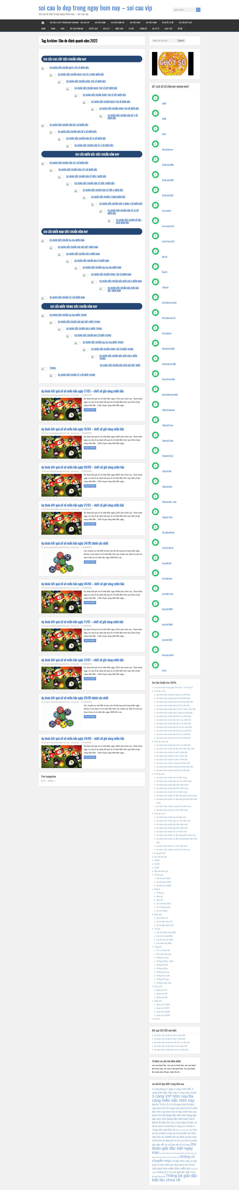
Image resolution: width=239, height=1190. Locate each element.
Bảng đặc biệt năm (176, 1115)
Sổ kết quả (93, 28)
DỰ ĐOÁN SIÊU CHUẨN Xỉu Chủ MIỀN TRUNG (68, 315)
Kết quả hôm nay (76, 28)
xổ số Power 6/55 (168, 241)
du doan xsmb (162, 1126)
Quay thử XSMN (167, 624)
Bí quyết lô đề (167, 22)
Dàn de (171, 1129)
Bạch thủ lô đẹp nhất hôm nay (181, 1111)
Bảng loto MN (161, 994)
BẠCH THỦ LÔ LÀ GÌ (164, 1104)
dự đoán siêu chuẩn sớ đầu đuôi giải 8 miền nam (176, 835)
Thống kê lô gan (167, 425)
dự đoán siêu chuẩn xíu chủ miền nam (171, 846)
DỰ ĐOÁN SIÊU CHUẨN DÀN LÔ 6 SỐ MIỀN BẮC (69, 162)
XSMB (43, 28)
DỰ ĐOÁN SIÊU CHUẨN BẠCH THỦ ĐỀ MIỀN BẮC (110, 101)
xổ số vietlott (166, 210)
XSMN (53, 28)
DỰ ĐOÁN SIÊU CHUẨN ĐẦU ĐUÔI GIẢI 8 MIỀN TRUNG (118, 357)
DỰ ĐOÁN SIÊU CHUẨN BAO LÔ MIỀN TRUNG (93, 335)
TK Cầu (131, 28)
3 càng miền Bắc (182, 1089)
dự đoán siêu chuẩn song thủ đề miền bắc (173, 763)
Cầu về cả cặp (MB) (168, 379)
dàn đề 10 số (163, 1144)
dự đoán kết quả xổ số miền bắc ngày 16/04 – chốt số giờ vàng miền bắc (82, 429)
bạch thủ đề (158, 1115)
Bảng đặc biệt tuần (177, 1119)
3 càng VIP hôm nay (170, 1096)
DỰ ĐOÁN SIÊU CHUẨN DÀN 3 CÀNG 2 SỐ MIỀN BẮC (120, 203)
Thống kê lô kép (167, 455)
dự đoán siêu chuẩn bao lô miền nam (171, 817)
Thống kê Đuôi (167, 486)
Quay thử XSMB (167, 609)
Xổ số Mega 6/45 (163, 907)
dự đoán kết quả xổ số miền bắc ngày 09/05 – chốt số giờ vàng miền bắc (82, 467)
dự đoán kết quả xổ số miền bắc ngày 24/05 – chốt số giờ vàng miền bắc (82, 738)
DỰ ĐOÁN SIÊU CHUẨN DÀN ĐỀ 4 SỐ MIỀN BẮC (123, 117)
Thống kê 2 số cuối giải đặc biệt (173, 1172)
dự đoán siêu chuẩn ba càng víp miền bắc (173, 695)
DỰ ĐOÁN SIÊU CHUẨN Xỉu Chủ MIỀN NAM (67, 240)
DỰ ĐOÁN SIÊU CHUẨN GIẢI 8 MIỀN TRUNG (84, 328)
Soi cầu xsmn (151, 22)
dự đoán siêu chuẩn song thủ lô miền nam (173, 850)
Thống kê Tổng (167, 517)
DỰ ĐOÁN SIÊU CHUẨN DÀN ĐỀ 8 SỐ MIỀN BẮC (77, 131)
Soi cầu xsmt (135, 22)
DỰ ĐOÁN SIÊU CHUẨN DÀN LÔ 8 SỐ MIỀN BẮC (78, 169)
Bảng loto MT (161, 990)
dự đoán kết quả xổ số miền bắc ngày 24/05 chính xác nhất (74, 543)
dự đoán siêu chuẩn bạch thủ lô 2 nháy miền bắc (176, 709)
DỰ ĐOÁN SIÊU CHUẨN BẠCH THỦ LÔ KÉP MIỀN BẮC (96, 88)
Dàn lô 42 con (177, 1140)
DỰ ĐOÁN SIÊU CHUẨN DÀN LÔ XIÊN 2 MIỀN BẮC (86, 176)
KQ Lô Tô (155, 28)
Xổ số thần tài (166, 333)
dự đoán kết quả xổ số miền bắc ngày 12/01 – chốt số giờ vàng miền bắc (82, 659)
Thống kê (143, 28)
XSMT (62, 28)
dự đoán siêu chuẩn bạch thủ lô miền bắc (173, 705)
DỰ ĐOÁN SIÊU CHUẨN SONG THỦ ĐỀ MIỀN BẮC (119, 108)
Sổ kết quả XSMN (168, 180)
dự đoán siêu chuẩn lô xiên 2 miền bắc (172, 752)
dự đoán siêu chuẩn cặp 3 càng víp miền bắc (174, 713)
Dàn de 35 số (175, 1133)
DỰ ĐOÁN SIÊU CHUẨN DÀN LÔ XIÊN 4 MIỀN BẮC (103, 190)
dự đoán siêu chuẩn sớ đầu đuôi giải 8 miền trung (176, 796)
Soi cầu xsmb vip (117, 22)
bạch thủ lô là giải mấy (168, 1108)
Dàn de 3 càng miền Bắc (184, 1130)
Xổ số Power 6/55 (163, 904)
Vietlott (106, 28)
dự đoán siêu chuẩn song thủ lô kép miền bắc (174, 767)
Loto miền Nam (167, 578)
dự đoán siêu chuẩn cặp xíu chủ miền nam (173, 821)
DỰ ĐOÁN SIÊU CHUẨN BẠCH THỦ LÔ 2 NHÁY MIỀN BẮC (81, 74)
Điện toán (119, 28)
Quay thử (168, 28)
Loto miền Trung (167, 593)
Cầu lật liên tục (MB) (169, 363)
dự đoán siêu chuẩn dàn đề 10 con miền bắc (174, 727)
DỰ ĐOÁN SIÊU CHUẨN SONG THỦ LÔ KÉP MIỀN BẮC (104, 95)
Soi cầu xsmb (100, 22)
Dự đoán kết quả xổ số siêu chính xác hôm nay (176, 1153)
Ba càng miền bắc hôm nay (173, 1098)
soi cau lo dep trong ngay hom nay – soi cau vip (95, 7)
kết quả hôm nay (167, 149)
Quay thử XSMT (167, 639)
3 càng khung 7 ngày (162, 1089)
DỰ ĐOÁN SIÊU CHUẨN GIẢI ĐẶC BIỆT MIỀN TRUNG (79, 321)
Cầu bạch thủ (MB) (168, 348)
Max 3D (164, 256)
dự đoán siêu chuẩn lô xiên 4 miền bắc (172, 760)
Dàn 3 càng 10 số (179, 1126)
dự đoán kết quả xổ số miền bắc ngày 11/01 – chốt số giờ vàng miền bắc (82, 621)
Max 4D (164, 271)
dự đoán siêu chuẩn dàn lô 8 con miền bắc (173, 745)
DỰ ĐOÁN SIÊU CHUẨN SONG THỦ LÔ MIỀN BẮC (86, 81)
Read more (90, 410)
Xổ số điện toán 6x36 (169, 302)
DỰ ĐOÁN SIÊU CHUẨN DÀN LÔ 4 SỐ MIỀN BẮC (94, 145)
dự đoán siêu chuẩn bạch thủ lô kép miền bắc (174, 702)
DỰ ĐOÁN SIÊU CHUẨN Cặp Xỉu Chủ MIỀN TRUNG (103, 342)
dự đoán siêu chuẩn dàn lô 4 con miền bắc (173, 734)
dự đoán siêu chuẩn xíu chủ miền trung (172, 810)
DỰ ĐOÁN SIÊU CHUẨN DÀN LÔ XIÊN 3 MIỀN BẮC (95, 183)
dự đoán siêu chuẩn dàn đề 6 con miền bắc (173, 720)
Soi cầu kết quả (185, 22)
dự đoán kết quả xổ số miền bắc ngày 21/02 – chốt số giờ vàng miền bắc (82, 505)
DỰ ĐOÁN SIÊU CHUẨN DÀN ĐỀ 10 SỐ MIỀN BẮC (86, 138)
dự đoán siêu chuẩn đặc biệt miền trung (172, 785)
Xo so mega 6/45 (168, 226)
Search (181, 41)
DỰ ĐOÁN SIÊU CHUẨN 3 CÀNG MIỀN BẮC (108, 197)
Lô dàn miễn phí (165, 1164)
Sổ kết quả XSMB (168, 164)
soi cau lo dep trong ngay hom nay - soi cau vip (61, 395)
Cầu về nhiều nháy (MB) (170, 394)
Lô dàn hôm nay (180, 1161)
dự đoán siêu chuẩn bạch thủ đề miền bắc (173, 698)
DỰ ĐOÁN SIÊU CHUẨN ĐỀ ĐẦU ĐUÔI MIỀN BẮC (128, 221)
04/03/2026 (87, 395)
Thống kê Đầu (166, 471)
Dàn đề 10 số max (180, 1144)
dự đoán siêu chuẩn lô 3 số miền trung (171, 792)
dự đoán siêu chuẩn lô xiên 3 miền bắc (172, 756)
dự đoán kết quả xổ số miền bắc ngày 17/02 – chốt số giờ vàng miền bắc (82, 391)
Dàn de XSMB (164, 1137)
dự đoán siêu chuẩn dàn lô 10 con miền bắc (174, 731)
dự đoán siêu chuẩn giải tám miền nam (172, 828)
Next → (53, 781)
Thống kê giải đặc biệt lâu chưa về (174, 1178)
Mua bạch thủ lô (182, 1164)
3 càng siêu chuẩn (186, 1092)
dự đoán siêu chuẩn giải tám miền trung (172, 788)
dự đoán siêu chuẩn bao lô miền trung (171, 778)
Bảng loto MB (161, 997)
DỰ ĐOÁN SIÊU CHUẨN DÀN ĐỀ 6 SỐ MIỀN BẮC (69, 125)
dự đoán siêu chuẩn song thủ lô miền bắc (173, 770)
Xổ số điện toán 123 (168, 317)
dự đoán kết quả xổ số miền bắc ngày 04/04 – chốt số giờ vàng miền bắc (82, 583)
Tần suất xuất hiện (168, 532)
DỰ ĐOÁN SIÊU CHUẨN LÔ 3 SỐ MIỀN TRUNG (76, 374)
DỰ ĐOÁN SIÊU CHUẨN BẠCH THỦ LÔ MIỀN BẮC (69, 67)
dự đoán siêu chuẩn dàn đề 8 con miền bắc (173, 723)
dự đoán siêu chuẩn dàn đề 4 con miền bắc (173, 716)
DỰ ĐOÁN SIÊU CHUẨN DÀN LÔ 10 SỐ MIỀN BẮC (123, 212)
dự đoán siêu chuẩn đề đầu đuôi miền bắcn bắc (175, 749)
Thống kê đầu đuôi (168, 409)
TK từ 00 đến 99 (167, 547)
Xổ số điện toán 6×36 (165, 925)
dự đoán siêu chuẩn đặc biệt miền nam (172, 824)
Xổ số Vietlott (161, 911)
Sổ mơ (180, 28)
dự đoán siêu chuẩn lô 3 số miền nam (171, 832)
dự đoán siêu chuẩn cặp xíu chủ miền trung (173, 781)
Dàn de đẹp (163, 1140)
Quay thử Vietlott (168, 655)
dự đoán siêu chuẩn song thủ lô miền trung (173, 806)
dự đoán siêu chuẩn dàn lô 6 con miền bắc (173, 738)
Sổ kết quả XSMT (168, 195)
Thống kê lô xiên (167, 440)
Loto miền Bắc (167, 563)
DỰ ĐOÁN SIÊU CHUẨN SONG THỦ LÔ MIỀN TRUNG (112, 349)
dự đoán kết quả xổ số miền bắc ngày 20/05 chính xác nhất (74, 697)
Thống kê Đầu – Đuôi (169, 501)
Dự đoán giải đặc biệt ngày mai (174, 1148)
